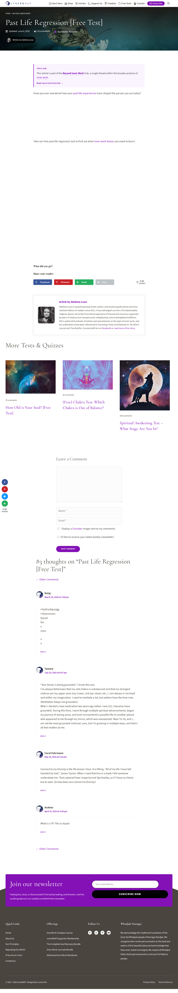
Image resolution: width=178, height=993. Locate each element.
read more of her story (124, 328)
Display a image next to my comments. (89, 529)
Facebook (106, 328)
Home (8, 13)
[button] (168, 3)
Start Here (57, 3)
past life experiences (85, 93)
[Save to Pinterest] (5, 489)
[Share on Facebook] (5, 482)
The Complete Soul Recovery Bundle (64, 944)
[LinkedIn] (102, 933)
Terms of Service (165, 982)
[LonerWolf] (18, 3)
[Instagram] (96, 933)
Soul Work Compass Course (60, 932)
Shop (70, 3)
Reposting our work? (15, 949)
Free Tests (126, 3)
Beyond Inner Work (22, 13)
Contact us (11, 960)
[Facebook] (90, 933)
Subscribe (157, 3)
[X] (109, 933)
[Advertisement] (89, 119)
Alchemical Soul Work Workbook (62, 955)
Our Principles (12, 944)
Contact (141, 3)
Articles (82, 3)
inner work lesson (104, 141)
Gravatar (77, 529)
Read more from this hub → (50, 83)
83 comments (43, 31)
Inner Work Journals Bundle (60, 949)
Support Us (96, 3)
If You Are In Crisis (14, 955)
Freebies (112, 3)
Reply (43, 652)
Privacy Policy (149, 982)
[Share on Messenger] (5, 496)
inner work (42, 77)
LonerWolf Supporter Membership (63, 938)
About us (10, 938)
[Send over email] (5, 503)
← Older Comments (47, 579)
